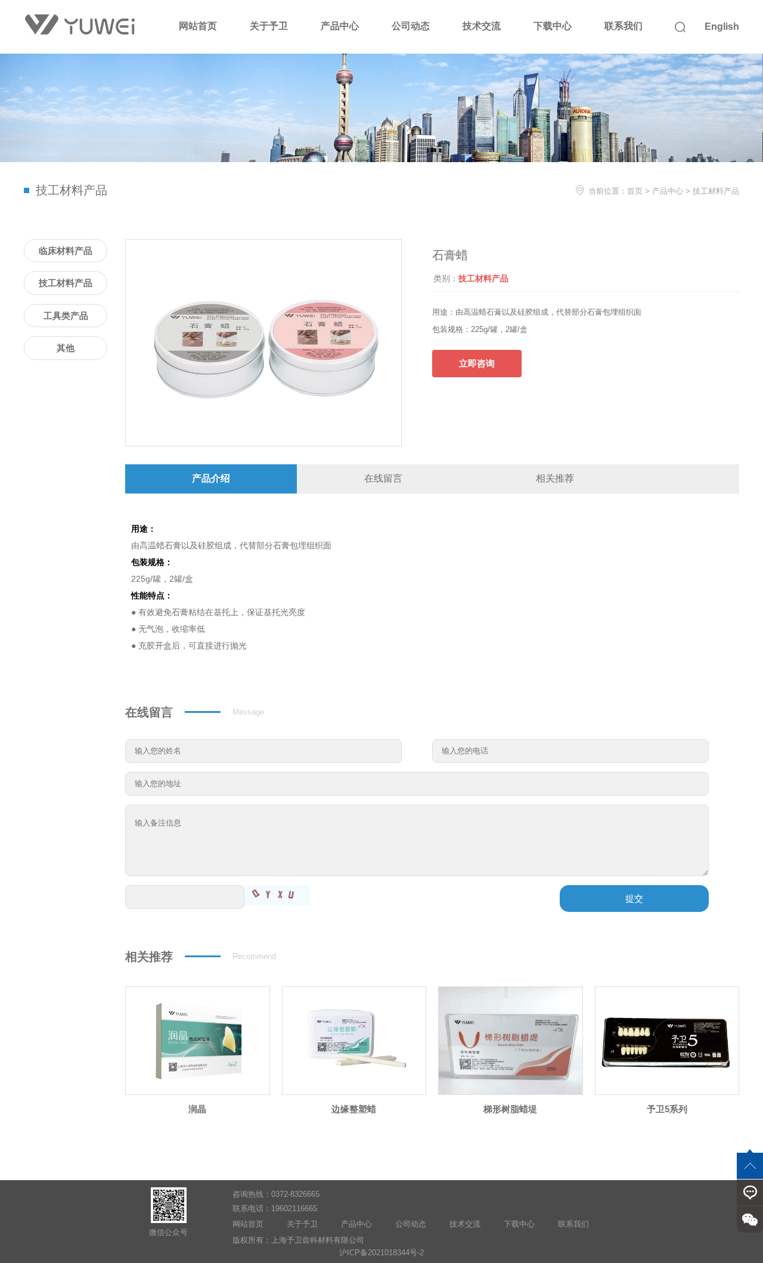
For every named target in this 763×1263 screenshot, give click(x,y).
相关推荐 (555, 478)
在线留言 (383, 478)
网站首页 (198, 26)
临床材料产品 (65, 251)
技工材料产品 (716, 191)
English (722, 26)
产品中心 (340, 26)
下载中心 (553, 26)
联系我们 (623, 26)
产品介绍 (211, 478)
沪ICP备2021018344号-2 (381, 1252)
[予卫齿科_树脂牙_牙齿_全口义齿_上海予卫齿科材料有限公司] (80, 25)
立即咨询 (477, 363)
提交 (634, 898)
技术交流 (482, 26)
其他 (66, 348)
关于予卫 (269, 26)
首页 (635, 191)
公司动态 (411, 26)
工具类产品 (66, 316)
